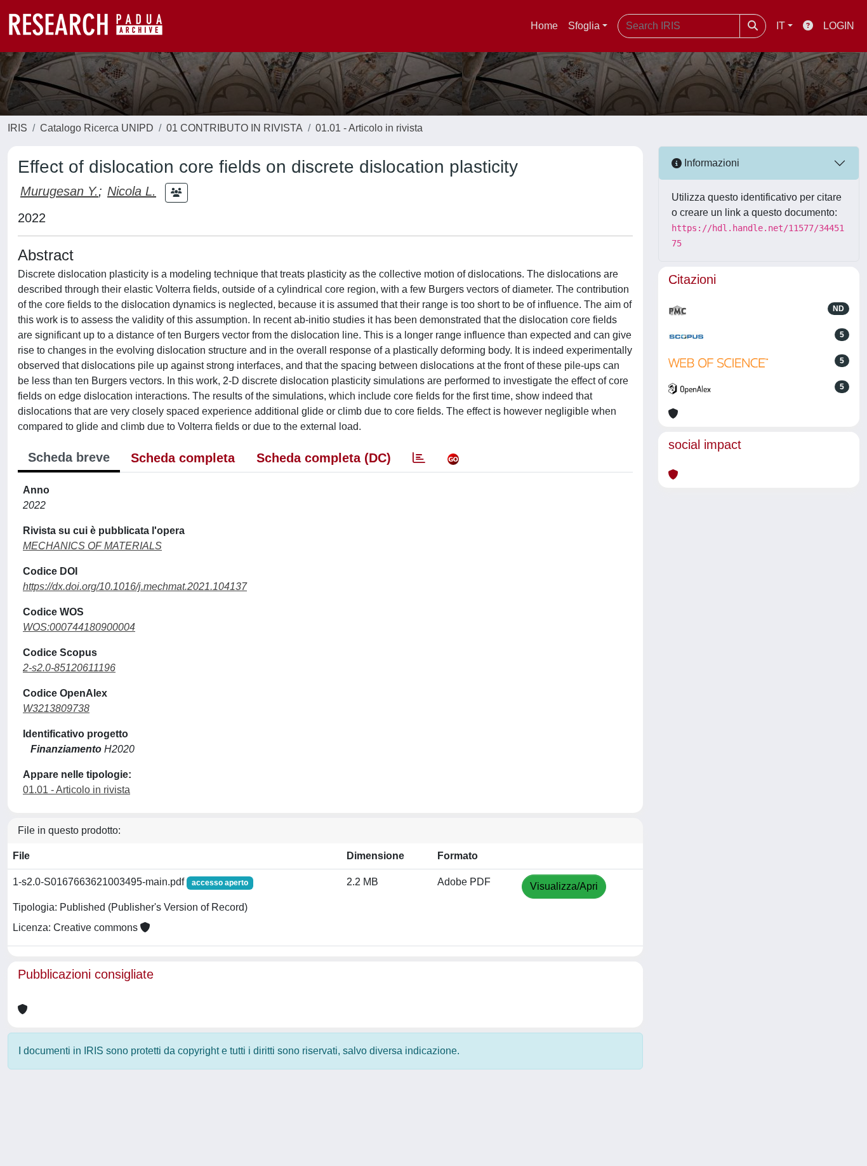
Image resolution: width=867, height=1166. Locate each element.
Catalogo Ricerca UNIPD (97, 128)
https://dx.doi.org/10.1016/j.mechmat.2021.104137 (135, 586)
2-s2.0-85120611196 (69, 667)
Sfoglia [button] (584, 25)
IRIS (17, 128)
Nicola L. (131, 191)
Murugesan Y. (59, 191)
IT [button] (780, 25)
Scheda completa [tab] (183, 458)
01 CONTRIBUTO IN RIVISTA (234, 128)
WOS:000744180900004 (79, 627)
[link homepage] (92, 26)
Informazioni (710, 162)
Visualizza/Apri (564, 886)
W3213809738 (56, 708)
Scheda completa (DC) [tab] (323, 458)
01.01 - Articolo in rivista (369, 128)
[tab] (419, 458)
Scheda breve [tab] (69, 457)
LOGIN (838, 25)
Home (544, 25)
